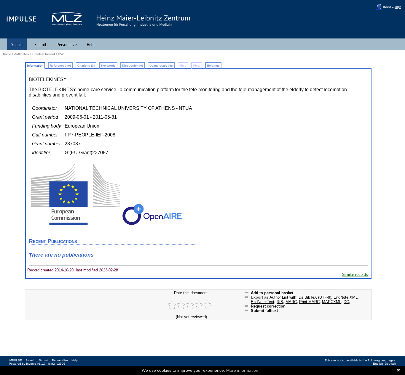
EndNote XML (346, 297)
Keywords (108, 65)
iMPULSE (21, 19)
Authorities (21, 54)
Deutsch (390, 363)
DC (346, 302)
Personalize (67, 44)
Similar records (355, 274)
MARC (291, 302)
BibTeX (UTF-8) (317, 297)
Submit (40, 44)
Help (91, 44)
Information (35, 65)
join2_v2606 (56, 363)
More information (242, 370)
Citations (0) (86, 65)
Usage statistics (161, 65)
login (398, 7)
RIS (280, 302)
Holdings (213, 65)
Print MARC (309, 302)
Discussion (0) (132, 65)
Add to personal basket (272, 293)
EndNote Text (262, 302)
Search (17, 44)
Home (7, 54)
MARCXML (331, 302)
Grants (37, 54)
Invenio (31, 363)
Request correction (268, 306)
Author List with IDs (286, 297)
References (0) (60, 65)
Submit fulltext (264, 310)
